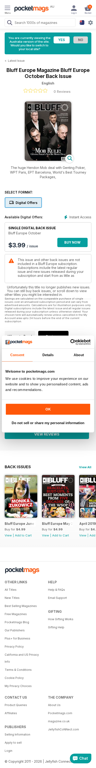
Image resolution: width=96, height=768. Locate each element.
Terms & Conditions (18, 669)
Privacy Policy (14, 646)
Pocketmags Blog (17, 622)
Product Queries (16, 705)
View (8, 535)
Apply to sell (13, 742)
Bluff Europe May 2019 (57, 524)
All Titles (11, 589)
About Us (54, 705)
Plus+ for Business (17, 638)
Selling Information (17, 734)
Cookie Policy (14, 678)
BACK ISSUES (18, 467)
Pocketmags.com (60, 713)
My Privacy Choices (18, 686)
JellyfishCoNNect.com (63, 729)
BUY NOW (72, 242)
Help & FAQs (56, 589)
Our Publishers (15, 630)
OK (48, 409)
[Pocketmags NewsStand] (30, 9)
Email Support (57, 598)
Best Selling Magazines (21, 606)
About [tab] (79, 355)
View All (85, 467)
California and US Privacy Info (22, 658)
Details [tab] (48, 355)
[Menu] (7, 8)
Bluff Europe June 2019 (20, 524)
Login (8, 750)
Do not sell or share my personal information (48, 423)
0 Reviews (62, 92)
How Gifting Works (60, 619)
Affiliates (11, 713)
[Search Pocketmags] (10, 23)
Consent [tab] (17, 355)
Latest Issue (16, 60)
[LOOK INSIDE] (48, 159)
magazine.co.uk (59, 721)
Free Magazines (16, 614)
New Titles (12, 598)
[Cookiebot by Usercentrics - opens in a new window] (70, 342)
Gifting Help (56, 627)
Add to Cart (23, 535)
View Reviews (46, 434)
